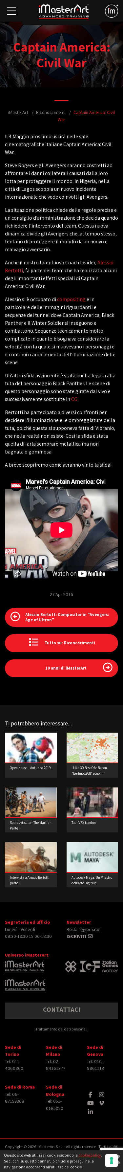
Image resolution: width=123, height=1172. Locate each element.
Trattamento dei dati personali (61, 1029)
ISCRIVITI (77, 936)
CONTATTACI (61, 1009)
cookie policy (89, 1155)
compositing (71, 299)
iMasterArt (18, 112)
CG (74, 399)
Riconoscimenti (51, 112)
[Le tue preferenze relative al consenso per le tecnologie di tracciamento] (111, 1160)
